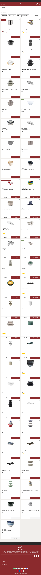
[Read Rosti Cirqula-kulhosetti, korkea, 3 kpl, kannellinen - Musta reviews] (3, 414)
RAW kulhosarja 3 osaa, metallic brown (27, 450)
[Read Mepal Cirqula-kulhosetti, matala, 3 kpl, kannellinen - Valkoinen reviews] (3, 93)
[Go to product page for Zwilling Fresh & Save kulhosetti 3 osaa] (30, 83)
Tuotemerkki (3, 15)
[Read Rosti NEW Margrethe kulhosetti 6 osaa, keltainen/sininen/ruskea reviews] (23, 494)
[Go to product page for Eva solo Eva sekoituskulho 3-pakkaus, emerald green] (10, 504)
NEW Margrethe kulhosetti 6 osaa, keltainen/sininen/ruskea (30, 490)
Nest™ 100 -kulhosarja (5, 129)
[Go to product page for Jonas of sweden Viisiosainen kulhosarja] (10, 103)
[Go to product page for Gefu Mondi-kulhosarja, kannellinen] (30, 22)
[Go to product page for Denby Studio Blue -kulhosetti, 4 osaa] (10, 443)
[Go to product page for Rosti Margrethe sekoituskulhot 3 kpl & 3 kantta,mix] (10, 423)
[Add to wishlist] (19, 19)
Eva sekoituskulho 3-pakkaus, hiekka (7, 209)
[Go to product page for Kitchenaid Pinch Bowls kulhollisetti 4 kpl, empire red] (10, 183)
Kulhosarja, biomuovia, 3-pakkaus (6, 169)
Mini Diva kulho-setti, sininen (25, 430)
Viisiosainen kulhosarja (5, 109)
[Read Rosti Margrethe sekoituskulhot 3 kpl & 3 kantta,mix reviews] (3, 434)
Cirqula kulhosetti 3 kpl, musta (26, 390)
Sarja (13, 15)
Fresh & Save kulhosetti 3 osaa (26, 89)
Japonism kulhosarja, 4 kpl (25, 209)
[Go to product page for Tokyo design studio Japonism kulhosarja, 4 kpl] (30, 203)
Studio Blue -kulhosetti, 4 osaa (6, 450)
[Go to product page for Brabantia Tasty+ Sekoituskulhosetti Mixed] (10, 283)
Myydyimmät (36, 15)
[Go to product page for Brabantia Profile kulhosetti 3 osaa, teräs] (10, 243)
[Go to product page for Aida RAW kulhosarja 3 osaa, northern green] (30, 343)
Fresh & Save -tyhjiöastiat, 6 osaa (6, 229)
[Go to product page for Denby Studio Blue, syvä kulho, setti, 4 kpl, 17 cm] (10, 524)
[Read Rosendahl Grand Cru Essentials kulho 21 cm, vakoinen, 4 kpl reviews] (3, 394)
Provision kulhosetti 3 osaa (25, 229)
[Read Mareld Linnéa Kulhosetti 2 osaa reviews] (23, 414)
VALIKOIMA (3, 561)
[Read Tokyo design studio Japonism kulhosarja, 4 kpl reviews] (23, 213)
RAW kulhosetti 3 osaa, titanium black (7, 470)
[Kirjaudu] (4, 4)
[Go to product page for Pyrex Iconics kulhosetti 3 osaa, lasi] (30, 103)
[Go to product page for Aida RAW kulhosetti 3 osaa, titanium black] (10, 463)
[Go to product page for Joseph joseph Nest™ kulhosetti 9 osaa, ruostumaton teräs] (30, 163)
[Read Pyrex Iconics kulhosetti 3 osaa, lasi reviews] (23, 113)
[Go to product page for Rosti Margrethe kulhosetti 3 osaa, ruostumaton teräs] (10, 22)
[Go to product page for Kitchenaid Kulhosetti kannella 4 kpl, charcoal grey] (30, 42)
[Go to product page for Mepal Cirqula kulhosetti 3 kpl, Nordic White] (10, 323)
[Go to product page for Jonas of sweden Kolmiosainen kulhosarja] (30, 143)
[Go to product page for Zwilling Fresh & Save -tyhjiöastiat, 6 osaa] (10, 223)
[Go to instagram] (36, 556)
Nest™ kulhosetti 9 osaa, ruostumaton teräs (28, 169)
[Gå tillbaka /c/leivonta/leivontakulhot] (1, 10)
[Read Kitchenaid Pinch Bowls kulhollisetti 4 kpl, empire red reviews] (3, 193)
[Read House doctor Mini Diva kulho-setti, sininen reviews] (23, 434)
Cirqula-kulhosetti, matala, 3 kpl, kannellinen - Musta (29, 69)
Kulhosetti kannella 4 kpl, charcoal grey (27, 49)
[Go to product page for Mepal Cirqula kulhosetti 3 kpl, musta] (30, 383)
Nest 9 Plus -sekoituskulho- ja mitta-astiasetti (28, 189)
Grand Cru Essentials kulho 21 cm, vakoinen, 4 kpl (9, 390)
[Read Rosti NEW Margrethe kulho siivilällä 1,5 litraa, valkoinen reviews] (3, 354)
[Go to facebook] (38, 556)
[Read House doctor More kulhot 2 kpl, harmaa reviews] (23, 474)
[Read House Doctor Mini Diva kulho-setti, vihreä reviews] (3, 494)
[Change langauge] (17, 571)
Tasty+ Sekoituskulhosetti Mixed (6, 289)
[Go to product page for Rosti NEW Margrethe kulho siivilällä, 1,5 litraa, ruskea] (10, 303)
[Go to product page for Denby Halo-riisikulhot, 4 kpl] (30, 363)
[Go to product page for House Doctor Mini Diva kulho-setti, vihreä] (10, 483)
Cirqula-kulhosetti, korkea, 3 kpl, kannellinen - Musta (9, 410)
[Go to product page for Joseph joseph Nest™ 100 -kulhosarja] (10, 123)
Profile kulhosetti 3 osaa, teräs (6, 249)
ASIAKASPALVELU (4, 564)
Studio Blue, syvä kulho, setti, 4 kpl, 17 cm (7, 530)
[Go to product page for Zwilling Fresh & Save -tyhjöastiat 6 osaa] (30, 123)
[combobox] (20, 7)
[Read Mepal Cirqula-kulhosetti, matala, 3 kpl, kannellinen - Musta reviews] (23, 73)
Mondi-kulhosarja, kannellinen (26, 29)
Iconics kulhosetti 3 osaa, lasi (26, 109)
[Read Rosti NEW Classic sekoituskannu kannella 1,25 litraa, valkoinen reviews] (23, 314)
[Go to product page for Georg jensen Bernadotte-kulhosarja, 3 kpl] (30, 283)
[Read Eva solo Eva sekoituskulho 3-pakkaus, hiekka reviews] (3, 213)
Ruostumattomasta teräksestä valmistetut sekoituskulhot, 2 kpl (30, 510)
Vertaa (5, 137)
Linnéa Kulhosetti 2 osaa (25, 410)
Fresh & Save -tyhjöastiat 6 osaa (26, 129)
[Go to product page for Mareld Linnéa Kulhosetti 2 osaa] (30, 403)
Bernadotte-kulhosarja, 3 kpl (26, 289)
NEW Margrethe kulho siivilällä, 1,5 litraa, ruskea (8, 309)
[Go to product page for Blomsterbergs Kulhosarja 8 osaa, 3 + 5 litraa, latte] (30, 243)
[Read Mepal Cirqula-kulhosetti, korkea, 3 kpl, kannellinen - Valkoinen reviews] (3, 274)
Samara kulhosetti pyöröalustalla (6, 69)
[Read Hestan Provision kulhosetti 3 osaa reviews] (23, 233)
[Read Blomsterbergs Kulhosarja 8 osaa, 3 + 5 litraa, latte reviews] (23, 254)
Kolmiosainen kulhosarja (25, 149)
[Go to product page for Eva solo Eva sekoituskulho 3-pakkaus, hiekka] (10, 203)
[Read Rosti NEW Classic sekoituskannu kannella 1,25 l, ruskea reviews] (3, 374)
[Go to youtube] (34, 556)
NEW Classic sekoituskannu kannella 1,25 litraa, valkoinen (30, 309)
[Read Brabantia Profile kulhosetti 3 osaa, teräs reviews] (3, 254)
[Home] (20, 4)
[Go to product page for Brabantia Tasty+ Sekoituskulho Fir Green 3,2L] (30, 323)
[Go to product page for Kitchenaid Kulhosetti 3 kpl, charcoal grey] (10, 143)
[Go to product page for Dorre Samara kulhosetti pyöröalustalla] (10, 62)
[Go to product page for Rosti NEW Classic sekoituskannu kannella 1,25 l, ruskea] (10, 363)
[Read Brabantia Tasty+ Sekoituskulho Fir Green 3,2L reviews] (23, 334)
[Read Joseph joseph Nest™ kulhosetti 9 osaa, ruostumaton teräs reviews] (23, 173)
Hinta (18, 15)
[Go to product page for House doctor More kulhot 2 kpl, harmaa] (30, 463)
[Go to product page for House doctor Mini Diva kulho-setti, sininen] (30, 423)
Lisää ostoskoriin (15, 36)
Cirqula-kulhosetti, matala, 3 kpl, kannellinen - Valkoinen (9, 89)
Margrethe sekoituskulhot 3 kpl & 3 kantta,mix (8, 430)
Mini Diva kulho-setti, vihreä (5, 490)
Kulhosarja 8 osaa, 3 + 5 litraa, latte (26, 249)
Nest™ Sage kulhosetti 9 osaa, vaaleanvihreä (28, 269)
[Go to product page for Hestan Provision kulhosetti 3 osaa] (30, 223)
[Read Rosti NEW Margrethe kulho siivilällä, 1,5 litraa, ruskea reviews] (3, 314)
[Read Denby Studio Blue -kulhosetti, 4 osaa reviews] (3, 454)
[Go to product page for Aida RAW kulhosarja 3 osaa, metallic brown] (30, 443)
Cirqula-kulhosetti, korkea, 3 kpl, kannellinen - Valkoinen (9, 269)
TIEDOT (3, 558)
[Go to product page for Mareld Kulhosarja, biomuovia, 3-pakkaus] (10, 163)
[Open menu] (1, 4)
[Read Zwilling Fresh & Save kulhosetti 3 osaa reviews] (23, 93)
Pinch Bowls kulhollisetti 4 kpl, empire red (7, 189)
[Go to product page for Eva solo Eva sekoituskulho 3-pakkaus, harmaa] (10, 42)
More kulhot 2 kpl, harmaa (25, 470)
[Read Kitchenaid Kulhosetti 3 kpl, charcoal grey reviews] (3, 153)
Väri (9, 15)
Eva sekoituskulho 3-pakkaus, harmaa (7, 49)
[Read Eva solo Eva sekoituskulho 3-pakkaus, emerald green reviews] (3, 514)
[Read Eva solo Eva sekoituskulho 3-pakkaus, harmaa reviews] (3, 53)
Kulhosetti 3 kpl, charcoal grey (6, 149)
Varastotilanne (24, 15)
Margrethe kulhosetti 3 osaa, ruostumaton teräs (8, 29)
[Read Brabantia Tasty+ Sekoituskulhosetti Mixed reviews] (3, 294)
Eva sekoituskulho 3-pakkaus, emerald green (8, 510)
